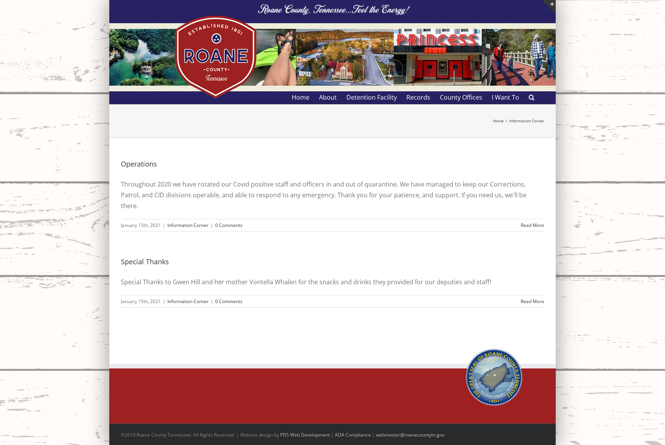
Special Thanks (145, 261)
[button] (532, 97)
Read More (532, 225)
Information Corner (188, 225)
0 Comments (228, 225)
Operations (139, 163)
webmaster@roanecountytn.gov (410, 435)
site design (261, 435)
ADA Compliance (353, 435)
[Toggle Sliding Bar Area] (549, 7)
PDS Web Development (305, 435)
